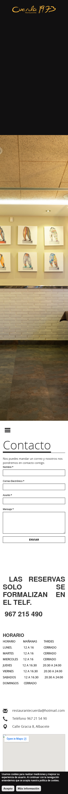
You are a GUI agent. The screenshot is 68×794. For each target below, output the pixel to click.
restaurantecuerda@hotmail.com (38, 710)
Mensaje (8, 509)
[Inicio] (34, 67)
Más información (28, 788)
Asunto (7, 495)
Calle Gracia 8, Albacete (30, 726)
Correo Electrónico (13, 480)
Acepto (8, 788)
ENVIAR (34, 539)
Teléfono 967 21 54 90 (29, 718)
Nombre (8, 466)
